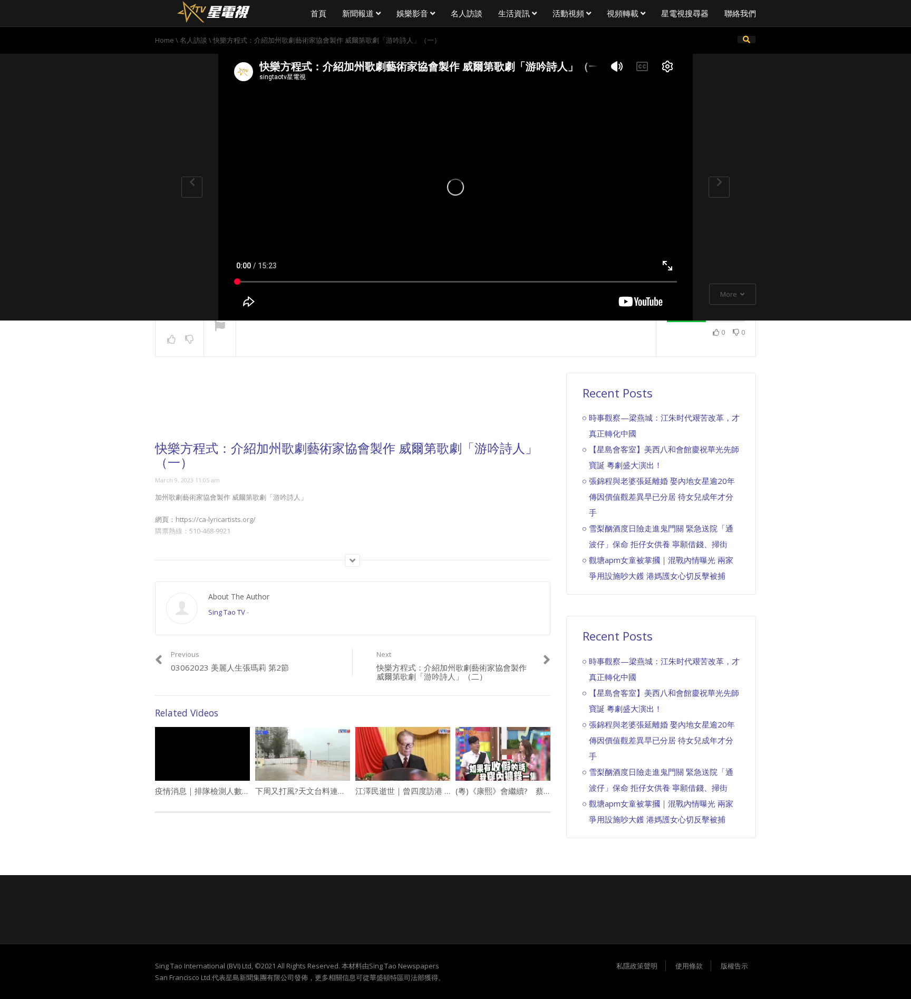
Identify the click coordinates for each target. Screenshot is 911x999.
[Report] (220, 327)
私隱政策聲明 (636, 966)
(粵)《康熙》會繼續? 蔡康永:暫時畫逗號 (528, 790)
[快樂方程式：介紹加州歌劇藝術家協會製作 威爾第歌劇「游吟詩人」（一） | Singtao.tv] (213, 10)
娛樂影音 (413, 13)
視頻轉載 (624, 13)
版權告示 (734, 966)
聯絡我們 (740, 13)
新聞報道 (359, 13)
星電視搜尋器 (685, 13)
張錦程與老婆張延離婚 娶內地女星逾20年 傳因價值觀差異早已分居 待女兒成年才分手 (662, 497)
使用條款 (689, 966)
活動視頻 (569, 13)
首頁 (318, 13)
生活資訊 (515, 13)
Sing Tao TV (226, 612)
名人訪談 (466, 13)
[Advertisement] (353, 407)
